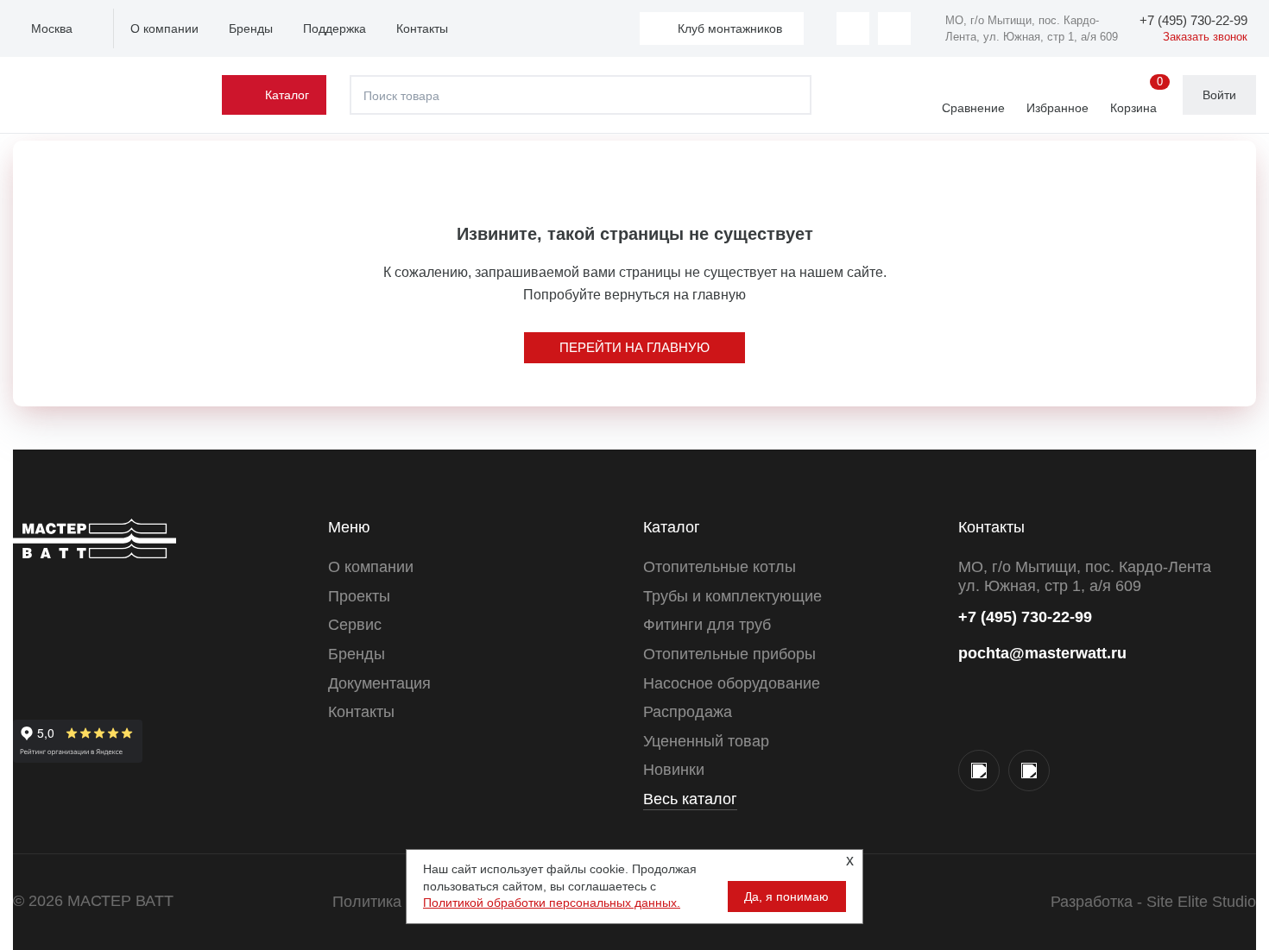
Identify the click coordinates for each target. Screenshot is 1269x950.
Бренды (251, 28)
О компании (164, 28)
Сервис (355, 624)
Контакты (422, 28)
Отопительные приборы (729, 654)
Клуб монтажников (730, 28)
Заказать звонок (1205, 36)
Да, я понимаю (786, 896)
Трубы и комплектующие (732, 596)
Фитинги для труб (707, 624)
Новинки (673, 769)
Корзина (1136, 96)
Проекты (359, 596)
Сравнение (973, 108)
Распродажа (687, 711)
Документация (379, 683)
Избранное (1057, 108)
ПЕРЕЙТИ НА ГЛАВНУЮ (634, 347)
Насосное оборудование (731, 683)
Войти (1219, 95)
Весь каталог (690, 799)
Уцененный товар (706, 741)
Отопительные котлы (719, 567)
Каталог (287, 95)
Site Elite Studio (1201, 901)
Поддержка (334, 28)
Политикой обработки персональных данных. (551, 902)
